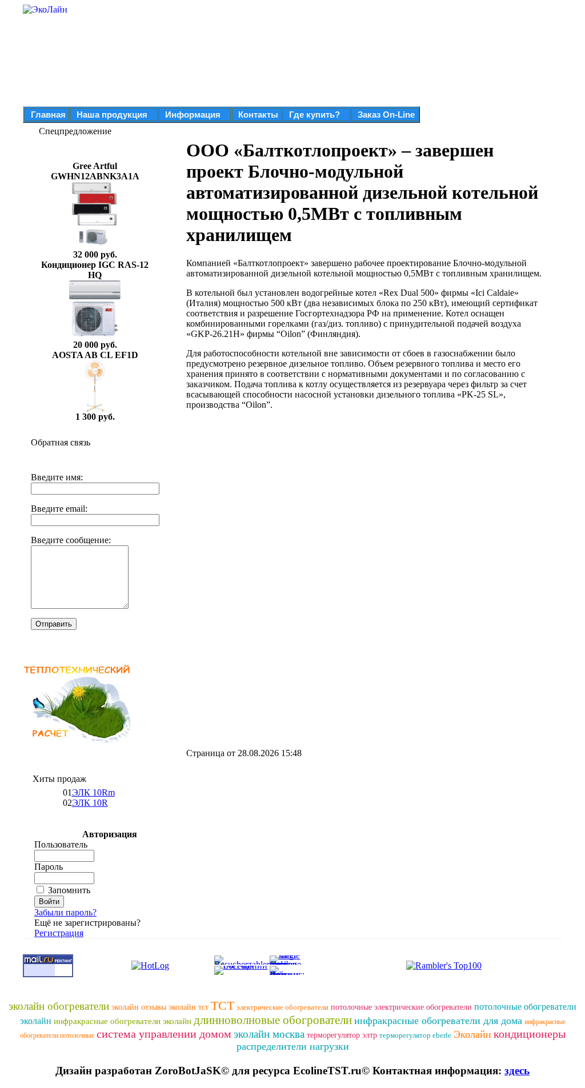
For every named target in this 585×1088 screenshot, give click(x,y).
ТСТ (222, 1005)
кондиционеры (530, 1033)
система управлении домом (164, 1033)
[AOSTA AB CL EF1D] (95, 408)
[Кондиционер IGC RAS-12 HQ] (95, 337)
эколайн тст (189, 1007)
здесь (517, 1071)
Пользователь (60, 844)
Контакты (258, 114)
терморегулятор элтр (342, 1035)
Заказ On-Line (386, 114)
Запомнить (69, 890)
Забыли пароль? (65, 912)
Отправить (53, 624)
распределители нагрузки (293, 1046)
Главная (48, 114)
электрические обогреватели (282, 1007)
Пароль (48, 867)
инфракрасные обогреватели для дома (438, 1020)
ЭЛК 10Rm (93, 792)
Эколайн (472, 1034)
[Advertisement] (282, 499)
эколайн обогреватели (59, 1006)
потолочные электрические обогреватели (401, 1007)
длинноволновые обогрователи (273, 1020)
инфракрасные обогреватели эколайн (122, 1021)
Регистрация (58, 933)
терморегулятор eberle (415, 1035)
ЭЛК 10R (90, 803)
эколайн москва (269, 1034)
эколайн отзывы (138, 1007)
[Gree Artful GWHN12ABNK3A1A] (95, 246)
